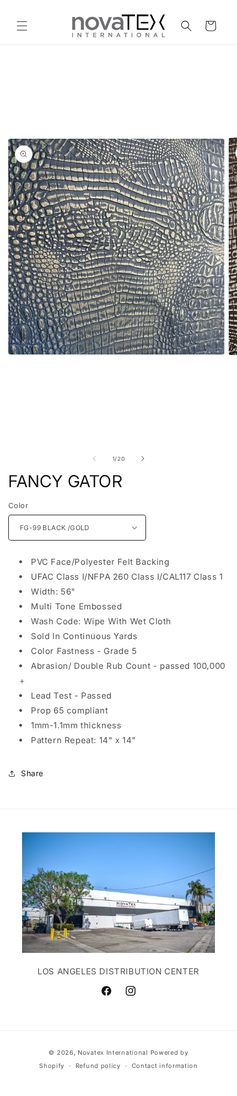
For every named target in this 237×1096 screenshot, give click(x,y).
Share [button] (32, 773)
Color (18, 505)
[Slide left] (94, 458)
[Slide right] (143, 458)
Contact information (165, 1066)
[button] (22, 26)
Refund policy (98, 1066)
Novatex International (114, 1052)
